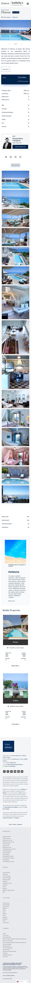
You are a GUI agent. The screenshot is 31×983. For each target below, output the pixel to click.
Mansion (5, 888)
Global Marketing (7, 937)
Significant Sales (7, 946)
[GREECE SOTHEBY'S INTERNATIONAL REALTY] (12, 3)
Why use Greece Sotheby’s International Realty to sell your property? (14, 943)
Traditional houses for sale (9, 849)
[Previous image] (10, 44)
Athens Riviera (6, 905)
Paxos (4, 921)
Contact (14, 824)
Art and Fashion (6, 876)
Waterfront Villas (7, 836)
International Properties (8, 858)
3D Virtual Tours (6, 852)
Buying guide (6, 859)
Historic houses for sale (8, 842)
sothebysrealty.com (7, 955)
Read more (11, 601)
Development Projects (8, 856)
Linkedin (10, 818)
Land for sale (6, 845)
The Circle (5, 956)
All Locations (6, 922)
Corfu (20, 793)
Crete (4, 915)
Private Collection (7, 851)
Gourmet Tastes (6, 879)
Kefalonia (14, 17)
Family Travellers (7, 878)
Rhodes (4, 793)
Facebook (5, 818)
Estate (4, 886)
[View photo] (15, 30)
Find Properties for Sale (8, 861)
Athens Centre (6, 903)
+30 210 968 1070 (10, 762)
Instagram (16, 818)
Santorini (5, 917)
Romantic (5, 881)
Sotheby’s (5, 953)
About (4, 933)
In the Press (6, 935)
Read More (6, 69)
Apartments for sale (7, 840)
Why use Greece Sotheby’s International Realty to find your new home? (14, 939)
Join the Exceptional (8, 948)
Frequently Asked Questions (9, 951)
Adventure (5, 874)
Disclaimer (19, 824)
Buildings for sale (7, 847)
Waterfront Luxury (7, 883)
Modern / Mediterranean (9, 890)
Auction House (6, 949)
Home (10, 824)
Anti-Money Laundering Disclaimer (10, 972)
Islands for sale (6, 843)
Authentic (5, 885)
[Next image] (21, 44)
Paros (4, 910)
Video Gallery (6, 854)
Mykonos (24, 789)
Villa (4, 892)
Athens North (6, 906)
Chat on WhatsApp (10, 766)
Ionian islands (6, 17)
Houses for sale (5, 10)
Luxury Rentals (6, 872)
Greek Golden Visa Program (11, 807)
